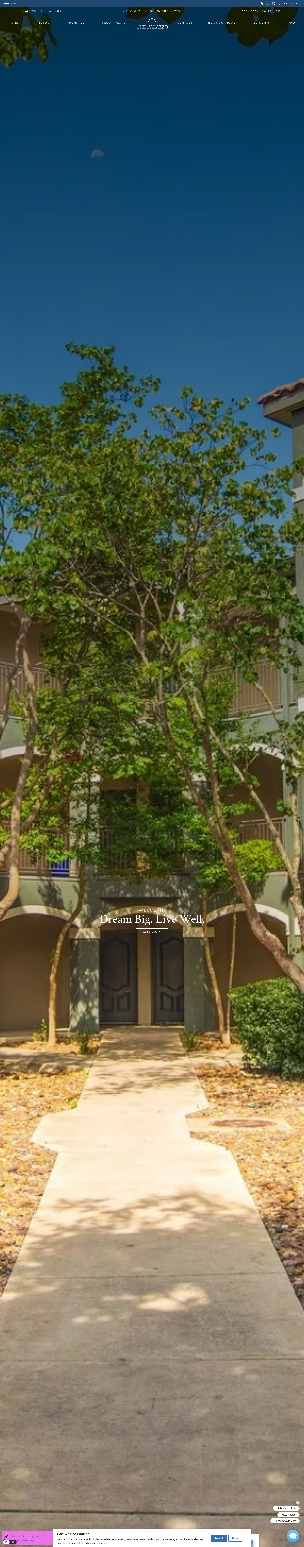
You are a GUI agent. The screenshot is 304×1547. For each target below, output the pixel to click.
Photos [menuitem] (42, 22)
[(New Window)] (26, 10)
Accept (218, 1538)
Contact (185, 22)
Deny (235, 1538)
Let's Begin (152, 932)
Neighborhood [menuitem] (222, 22)
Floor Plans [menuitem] (114, 22)
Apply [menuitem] (291, 22)
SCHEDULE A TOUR (46, 11)
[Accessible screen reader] (262, 3)
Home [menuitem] (13, 22)
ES (13, 1542)
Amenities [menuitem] (76, 22)
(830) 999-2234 (260, 11)
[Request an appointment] (274, 3)
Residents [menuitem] (260, 22)
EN (6, 1542)
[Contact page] (268, 3)
